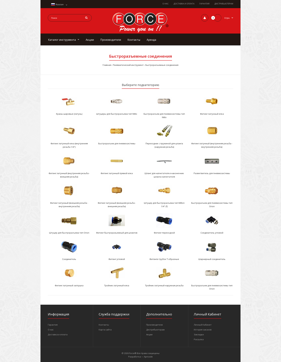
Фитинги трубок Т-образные (164, 259)
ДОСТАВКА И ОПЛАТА (184, 3)
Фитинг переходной (164, 232)
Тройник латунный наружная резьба (164, 285)
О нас (51, 329)
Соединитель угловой (212, 232)
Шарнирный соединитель (211, 259)
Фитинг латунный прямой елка (117, 173)
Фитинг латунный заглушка (69, 285)
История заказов (203, 329)
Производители (154, 324)
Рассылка (199, 339)
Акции (149, 334)
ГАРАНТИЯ (204, 3)
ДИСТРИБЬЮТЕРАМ (223, 3)
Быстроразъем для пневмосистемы (116, 143)
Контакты (104, 324)
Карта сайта (105, 329)
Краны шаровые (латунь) (69, 113)
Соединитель (69, 259)
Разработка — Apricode (140, 356)
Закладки (199, 334)
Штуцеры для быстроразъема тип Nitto (116, 113)
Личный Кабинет (203, 324)
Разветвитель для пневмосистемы (212, 173)
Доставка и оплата (57, 334)
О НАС (165, 3)
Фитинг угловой (116, 259)
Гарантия (53, 324)
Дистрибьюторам (155, 329)
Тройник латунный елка (116, 285)
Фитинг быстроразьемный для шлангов (116, 232)
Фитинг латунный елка (212, 113)
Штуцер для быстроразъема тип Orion (69, 232)
